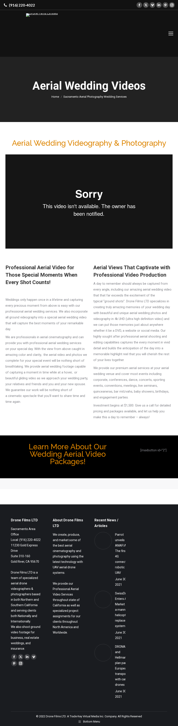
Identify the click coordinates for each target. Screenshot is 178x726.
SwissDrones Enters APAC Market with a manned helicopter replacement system (124, 610)
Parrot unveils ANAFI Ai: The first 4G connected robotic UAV (122, 553)
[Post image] (103, 540)
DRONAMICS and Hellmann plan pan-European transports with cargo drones (123, 665)
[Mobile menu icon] (171, 33)
